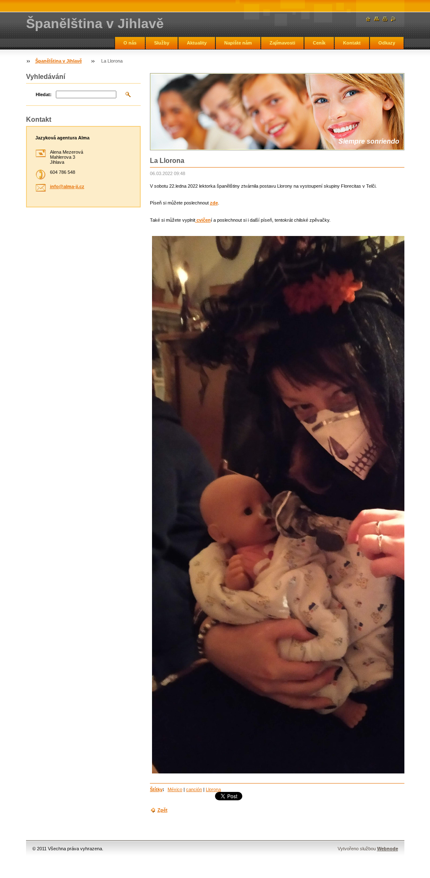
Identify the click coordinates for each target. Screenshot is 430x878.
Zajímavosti (282, 42)
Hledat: (44, 94)
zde (214, 202)
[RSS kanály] (393, 19)
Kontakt (352, 42)
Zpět (162, 809)
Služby (161, 42)
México (175, 789)
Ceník (319, 42)
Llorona (213, 789)
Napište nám (238, 42)
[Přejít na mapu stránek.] (376, 19)
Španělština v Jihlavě (58, 60)
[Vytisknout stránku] (385, 19)
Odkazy (386, 42)
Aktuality (197, 42)
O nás (129, 42)
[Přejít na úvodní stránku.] (368, 19)
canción (194, 789)
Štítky (156, 789)
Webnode (387, 848)
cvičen (203, 220)
